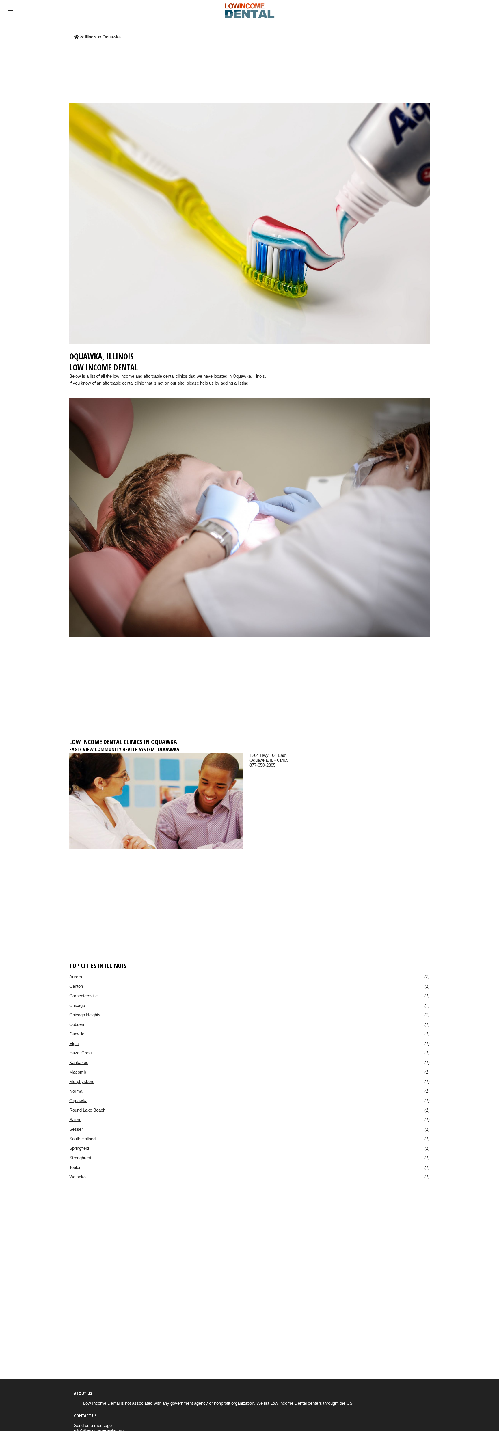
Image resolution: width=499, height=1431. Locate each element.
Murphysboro (81, 1081)
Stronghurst (80, 1157)
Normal (76, 1091)
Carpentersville (83, 995)
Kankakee (78, 1062)
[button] (10, 10)
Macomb (77, 1071)
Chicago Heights (84, 1014)
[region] (249, 690)
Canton (76, 986)
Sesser (76, 1129)
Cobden (76, 1024)
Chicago (77, 1005)
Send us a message (93, 1425)
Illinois (90, 36)
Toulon (75, 1167)
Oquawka (112, 36)
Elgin (74, 1043)
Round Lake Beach (87, 1110)
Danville (76, 1033)
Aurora (75, 976)
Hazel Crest (80, 1052)
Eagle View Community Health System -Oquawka (124, 749)
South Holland (82, 1138)
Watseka (77, 1176)
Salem (75, 1119)
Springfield (79, 1148)
